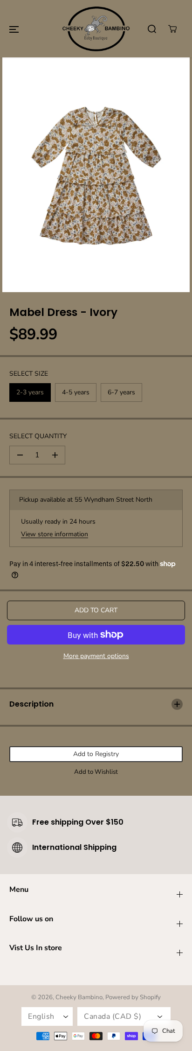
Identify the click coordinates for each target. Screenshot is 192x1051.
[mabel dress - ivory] (96, 174)
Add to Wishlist (96, 772)
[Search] (152, 29)
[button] (14, 29)
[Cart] (172, 29)
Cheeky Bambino (79, 997)
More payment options (96, 656)
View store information (54, 534)
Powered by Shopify (133, 997)
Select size (28, 373)
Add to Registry (96, 754)
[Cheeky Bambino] (96, 28)
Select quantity (38, 436)
